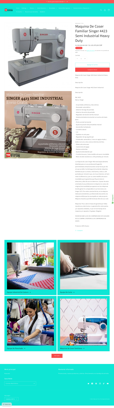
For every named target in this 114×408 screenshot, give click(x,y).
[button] (101, 10)
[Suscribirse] (34, 383)
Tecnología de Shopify (105, 399)
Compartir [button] (80, 230)
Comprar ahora (92, 70)
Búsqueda (7, 373)
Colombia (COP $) (10, 399)
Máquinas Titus (96, 399)
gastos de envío (90, 50)
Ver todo (57, 356)
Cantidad (77, 55)
